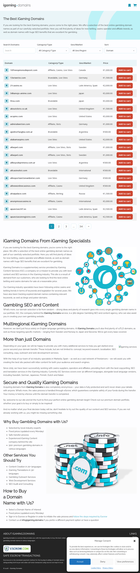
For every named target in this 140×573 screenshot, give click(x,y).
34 (81, 226)
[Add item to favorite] (6, 70)
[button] (134, 541)
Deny (102, 561)
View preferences (125, 561)
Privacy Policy (108, 568)
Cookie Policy (96, 568)
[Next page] (88, 226)
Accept (80, 561)
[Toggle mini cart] (135, 5)
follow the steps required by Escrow (90, 516)
